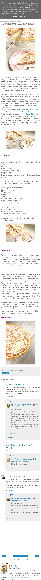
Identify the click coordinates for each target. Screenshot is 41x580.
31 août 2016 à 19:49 (25, 445)
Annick (8, 476)
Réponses (11, 401)
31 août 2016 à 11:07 (20, 384)
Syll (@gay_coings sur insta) (21, 405)
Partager (5, 373)
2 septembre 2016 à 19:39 (20, 476)
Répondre (9, 396)
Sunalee (9, 384)
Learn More (17, 17)
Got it (26, 17)
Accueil (20, 556)
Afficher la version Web (20, 560)
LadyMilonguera (12, 445)
